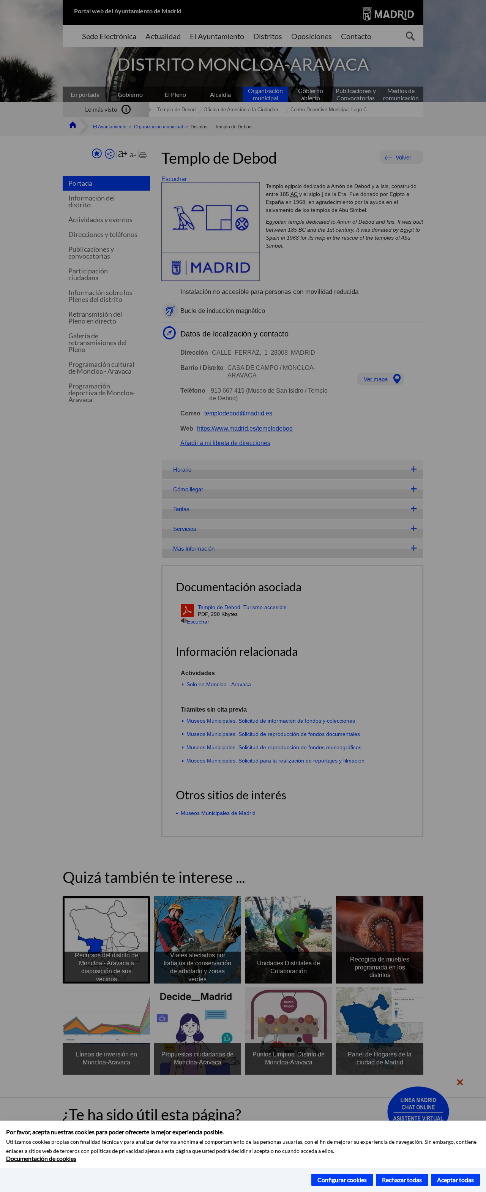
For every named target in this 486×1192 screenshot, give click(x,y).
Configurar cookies (342, 1179)
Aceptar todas (455, 1179)
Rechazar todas (402, 1179)
